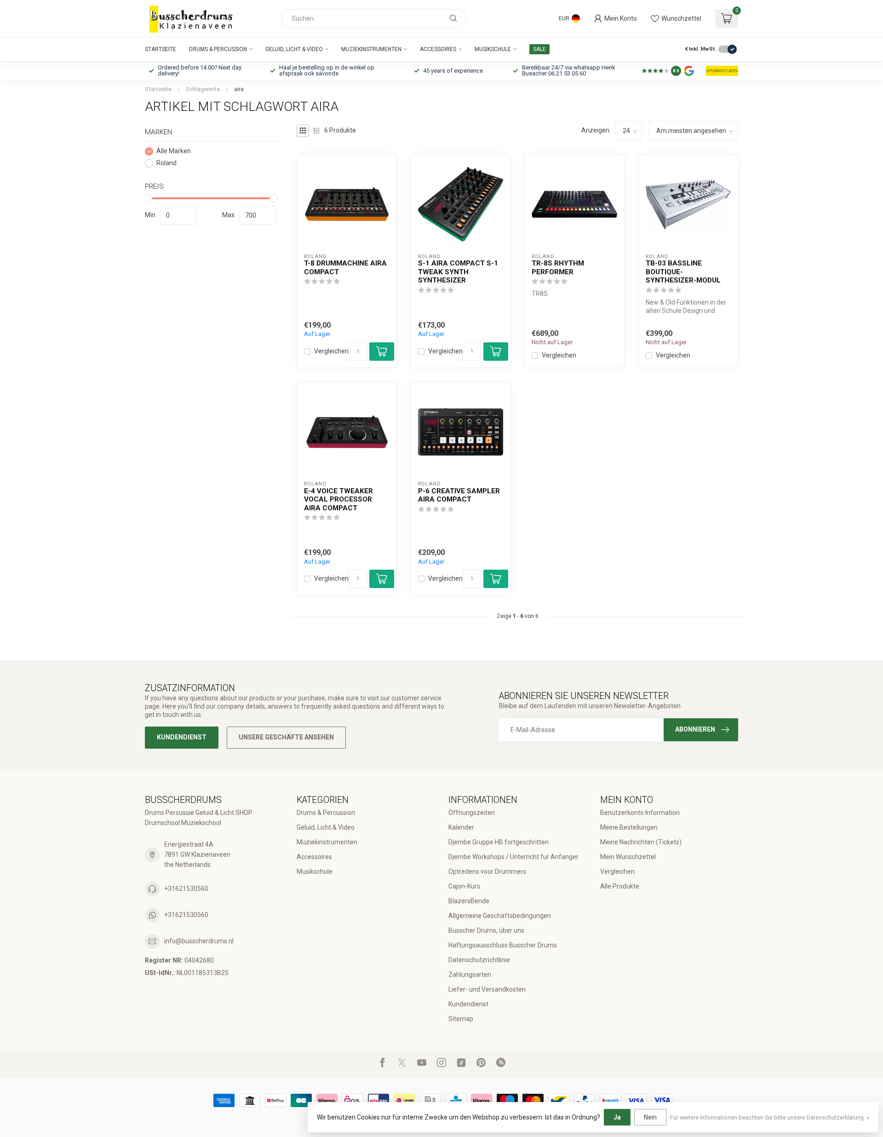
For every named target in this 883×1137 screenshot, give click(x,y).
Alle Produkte (619, 886)
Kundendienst (181, 737)
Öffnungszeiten (471, 812)
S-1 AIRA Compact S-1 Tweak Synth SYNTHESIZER (458, 271)
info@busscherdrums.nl (199, 941)
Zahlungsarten (469, 974)
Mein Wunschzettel (628, 856)
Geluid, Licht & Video (294, 49)
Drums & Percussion (218, 49)
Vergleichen (331, 351)
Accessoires (438, 49)
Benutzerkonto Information (640, 812)
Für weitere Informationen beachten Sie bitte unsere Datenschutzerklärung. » (769, 1117)
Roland (166, 163)
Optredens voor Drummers (487, 871)
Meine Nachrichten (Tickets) (641, 842)
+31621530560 (186, 888)
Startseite (160, 49)
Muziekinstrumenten (371, 49)
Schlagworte (203, 89)
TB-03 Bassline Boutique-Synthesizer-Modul (683, 271)
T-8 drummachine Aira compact (345, 267)
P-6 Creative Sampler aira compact (459, 495)
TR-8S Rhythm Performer (558, 267)
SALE (539, 49)
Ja (617, 1117)
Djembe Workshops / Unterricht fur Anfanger (513, 856)
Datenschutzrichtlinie (479, 960)
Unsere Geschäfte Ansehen (286, 737)
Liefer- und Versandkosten (487, 989)
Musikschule (493, 49)
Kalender (461, 827)
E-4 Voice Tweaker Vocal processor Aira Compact (338, 499)
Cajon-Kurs (464, 886)
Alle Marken (173, 151)
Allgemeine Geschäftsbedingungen (499, 915)
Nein (650, 1117)
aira (239, 89)
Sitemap (460, 1018)
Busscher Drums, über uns (486, 930)
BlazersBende (468, 901)
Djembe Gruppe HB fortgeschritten (498, 842)
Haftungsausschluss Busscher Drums (502, 945)
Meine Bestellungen (629, 827)
